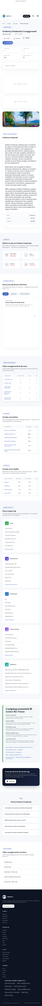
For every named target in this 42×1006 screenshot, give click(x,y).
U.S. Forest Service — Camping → (14, 752)
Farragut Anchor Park (10, 542)
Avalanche (4, 922)
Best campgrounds (23, 983)
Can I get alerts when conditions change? (17, 832)
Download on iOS (9, 906)
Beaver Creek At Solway (10, 430)
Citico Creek (7, 602)
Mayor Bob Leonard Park (10, 538)
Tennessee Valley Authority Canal (12, 567)
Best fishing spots (20, 986)
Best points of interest (12, 992)
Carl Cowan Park (9, 545)
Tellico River (7, 609)
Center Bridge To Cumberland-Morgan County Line (16, 687)
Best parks (8, 986)
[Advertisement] (21, 7)
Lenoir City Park (8, 528)
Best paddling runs (24, 989)
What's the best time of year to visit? (15, 820)
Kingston (6, 482)
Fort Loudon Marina (9, 574)
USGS (27, 1002)
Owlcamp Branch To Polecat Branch (13, 680)
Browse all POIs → (9, 655)
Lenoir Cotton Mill (9, 634)
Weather (4, 960)
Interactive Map (6, 952)
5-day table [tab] (13, 293)
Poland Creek (7, 383)
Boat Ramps (5, 938)
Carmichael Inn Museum (11, 637)
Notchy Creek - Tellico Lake (10, 881)
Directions (17, 38)
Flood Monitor (5, 958)
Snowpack (4, 914)
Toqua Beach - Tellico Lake (10, 871)
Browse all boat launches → (11, 584)
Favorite (7, 38)
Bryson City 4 (7, 493)
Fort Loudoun (8, 641)
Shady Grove (8, 581)
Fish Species (5, 956)
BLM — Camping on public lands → (14, 754)
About (3, 968)
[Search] (33, 16)
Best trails (25, 992)
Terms (3, 972)
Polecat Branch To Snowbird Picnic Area (14, 676)
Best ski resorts (10, 983)
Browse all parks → (9, 549)
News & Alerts (5, 954)
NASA (36, 1002)
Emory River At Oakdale (10, 441)
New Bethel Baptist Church (11, 648)
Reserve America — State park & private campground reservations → (18, 758)
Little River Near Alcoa (9, 434)
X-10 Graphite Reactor (10, 644)
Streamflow (5, 916)
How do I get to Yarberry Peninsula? (15, 826)
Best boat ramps (10, 989)
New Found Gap (8, 489)
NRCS (33, 1002)
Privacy (4, 974)
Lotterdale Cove (8, 379)
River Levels (5, 920)
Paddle (4, 932)
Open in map (8, 42)
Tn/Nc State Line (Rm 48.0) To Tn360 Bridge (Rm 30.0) (17, 669)
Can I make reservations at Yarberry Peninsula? (18, 808)
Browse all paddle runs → (11, 690)
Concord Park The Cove (10, 535)
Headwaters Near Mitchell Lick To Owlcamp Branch (17, 683)
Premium (4, 970)
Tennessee (15, 23)
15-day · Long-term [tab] (24, 293)
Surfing (4, 944)
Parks (3, 940)
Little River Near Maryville (10, 437)
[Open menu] (38, 16)
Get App (27, 16)
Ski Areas (4, 930)
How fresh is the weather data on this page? (17, 814)
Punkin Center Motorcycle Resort (7, 393)
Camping (9, 23)
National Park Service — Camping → (14, 749)
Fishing (4, 934)
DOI (39, 1002)
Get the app (10, 781)
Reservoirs (4, 918)
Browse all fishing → (9, 619)
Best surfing (9, 995)
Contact (4, 976)
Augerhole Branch (9, 616)
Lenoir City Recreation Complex (12, 531)
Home (3, 23)
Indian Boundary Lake (10, 606)
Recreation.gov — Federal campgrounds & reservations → (20, 747)
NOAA (30, 1002)
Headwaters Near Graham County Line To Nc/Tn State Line (18, 673)
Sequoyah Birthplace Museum (12, 651)
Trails (3, 942)
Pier (6, 599)
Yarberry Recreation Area (10, 563)
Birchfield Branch (9, 612)
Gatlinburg (7, 485)
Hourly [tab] (5, 293)
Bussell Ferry (8, 577)
